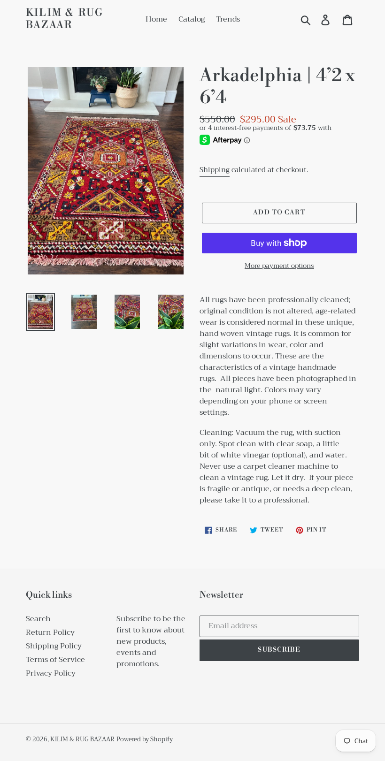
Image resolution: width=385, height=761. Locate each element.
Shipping (215, 170)
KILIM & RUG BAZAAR (64, 19)
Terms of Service (55, 659)
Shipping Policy (54, 646)
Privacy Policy (51, 673)
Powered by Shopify (144, 739)
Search (38, 618)
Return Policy (50, 632)
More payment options (279, 266)
